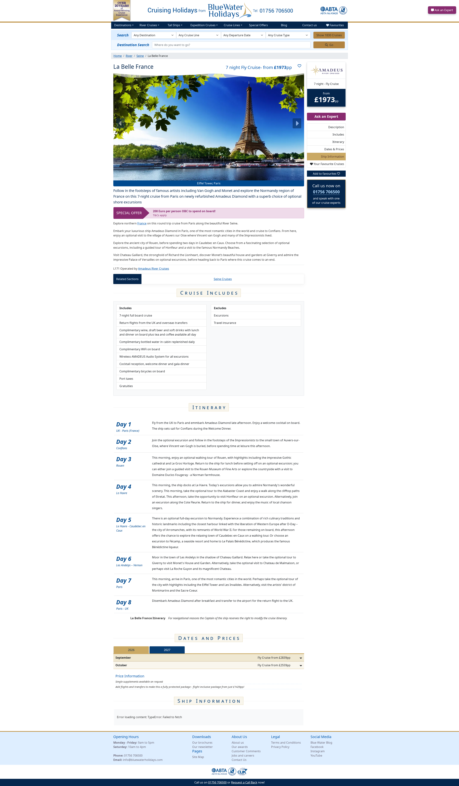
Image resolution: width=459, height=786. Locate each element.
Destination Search (133, 44)
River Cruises (148, 25)
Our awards (240, 747)
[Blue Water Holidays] (229, 10)
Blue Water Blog (321, 743)
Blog (284, 25)
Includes (338, 134)
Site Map (198, 757)
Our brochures (202, 743)
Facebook (317, 747)
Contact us (309, 25)
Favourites (336, 25)
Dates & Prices (334, 149)
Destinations (122, 25)
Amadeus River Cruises (153, 269)
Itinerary (338, 142)
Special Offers (258, 25)
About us (238, 743)
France (141, 223)
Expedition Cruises (203, 25)
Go (331, 45)
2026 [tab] (131, 650)
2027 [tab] (167, 650)
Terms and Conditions (286, 743)
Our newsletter (202, 747)
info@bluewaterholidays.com (143, 760)
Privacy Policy (280, 747)
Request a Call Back (244, 782)
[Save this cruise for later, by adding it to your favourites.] (298, 67)
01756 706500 (326, 192)
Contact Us (239, 760)
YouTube (316, 755)
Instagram (318, 751)
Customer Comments (246, 751)
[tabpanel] (208, 661)
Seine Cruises (223, 279)
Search (123, 35)
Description (336, 127)
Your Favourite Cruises (328, 164)
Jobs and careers (243, 755)
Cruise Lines (232, 25)
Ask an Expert (443, 10)
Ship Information (332, 157)
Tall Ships (174, 25)
